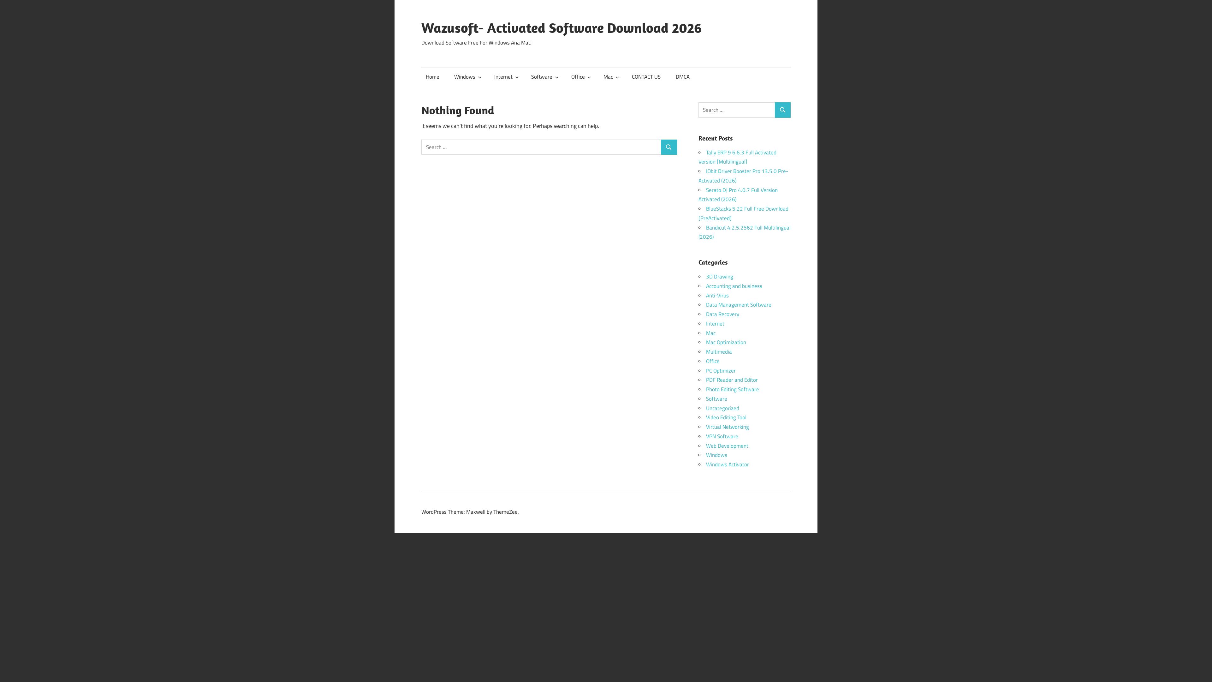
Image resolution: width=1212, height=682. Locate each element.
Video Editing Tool (726, 417)
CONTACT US (646, 77)
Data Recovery (722, 314)
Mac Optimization (726, 342)
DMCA (683, 77)
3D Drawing (719, 276)
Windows (464, 77)
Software (541, 77)
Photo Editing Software (732, 389)
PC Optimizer (721, 371)
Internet (503, 77)
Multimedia (719, 352)
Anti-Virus (717, 295)
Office (578, 77)
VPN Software (722, 436)
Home (432, 77)
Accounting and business (734, 286)
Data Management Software (738, 305)
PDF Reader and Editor (732, 380)
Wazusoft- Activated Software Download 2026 (561, 27)
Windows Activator (727, 464)
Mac (608, 77)
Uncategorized (722, 408)
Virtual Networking (727, 427)
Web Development (727, 446)
